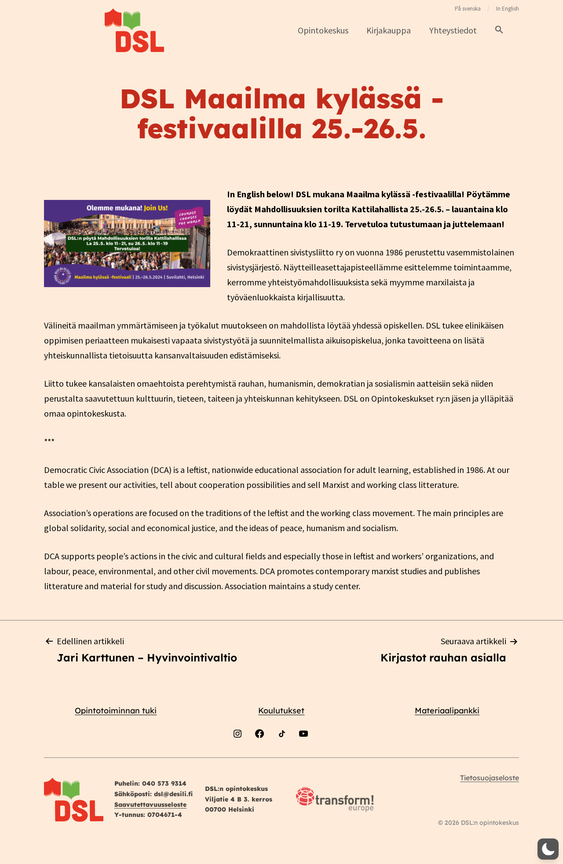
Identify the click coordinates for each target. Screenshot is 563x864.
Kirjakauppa (388, 30)
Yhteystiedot (453, 30)
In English (507, 8)
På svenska (468, 8)
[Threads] (325, 757)
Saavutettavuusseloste (150, 805)
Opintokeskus (323, 30)
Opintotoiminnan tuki (116, 710)
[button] (499, 30)
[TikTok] (281, 757)
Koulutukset (281, 710)
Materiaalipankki (447, 710)
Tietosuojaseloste (489, 777)
